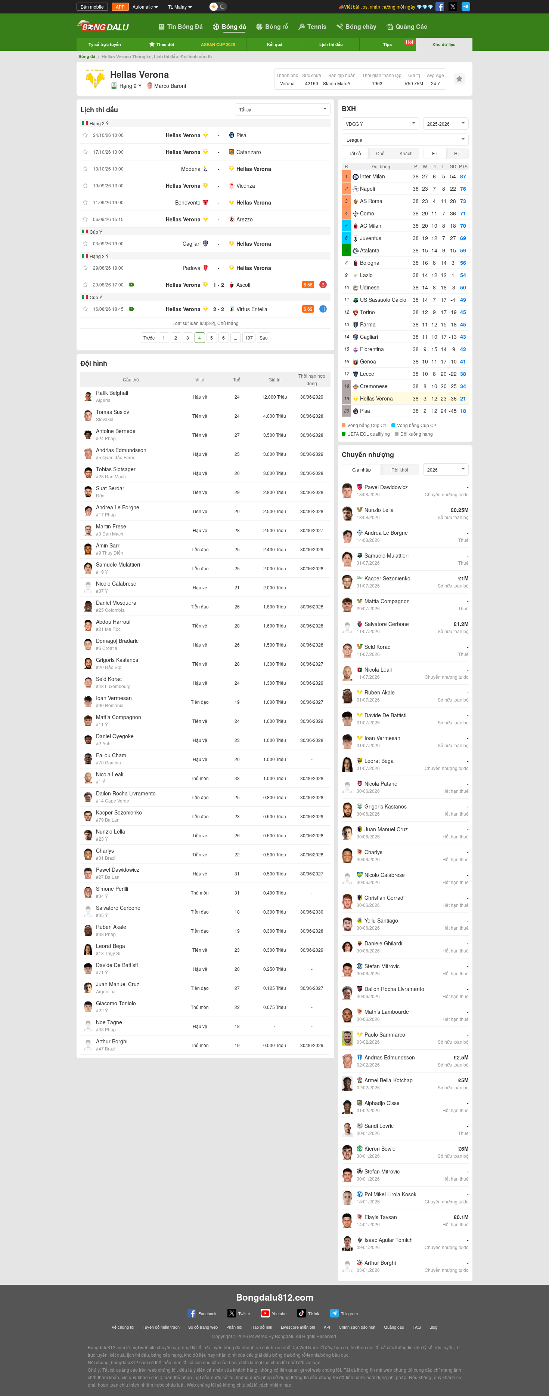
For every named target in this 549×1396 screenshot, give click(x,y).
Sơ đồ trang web (203, 1327)
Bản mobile (92, 6)
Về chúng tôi (123, 1327)
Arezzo (244, 219)
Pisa (241, 135)
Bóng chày (360, 26)
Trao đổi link (261, 1327)
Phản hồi (234, 1327)
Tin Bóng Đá (185, 26)
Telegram (349, 1313)
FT (434, 153)
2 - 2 (218, 309)
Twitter (244, 1313)
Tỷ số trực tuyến (105, 44)
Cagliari (192, 243)
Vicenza (245, 185)
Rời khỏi (399, 469)
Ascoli (243, 284)
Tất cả (355, 153)
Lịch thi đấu (331, 44)
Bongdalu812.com (274, 1297)
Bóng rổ (276, 26)
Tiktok (313, 1313)
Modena (191, 168)
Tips (398, 43)
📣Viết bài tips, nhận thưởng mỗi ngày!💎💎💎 (385, 6)
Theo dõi (165, 44)
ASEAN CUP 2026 (218, 44)
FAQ (417, 1327)
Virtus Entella (251, 309)
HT (457, 153)
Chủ (380, 153)
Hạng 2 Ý (131, 85)
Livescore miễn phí (298, 1327)
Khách (406, 153)
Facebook (207, 1313)
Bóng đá (234, 26)
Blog (433, 1327)
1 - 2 (218, 284)
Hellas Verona (183, 135)
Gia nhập (361, 469)
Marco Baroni (170, 85)
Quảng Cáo (412, 26)
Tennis (316, 26)
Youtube (279, 1313)
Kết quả (274, 44)
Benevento (188, 202)
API (327, 1327)
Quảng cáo (394, 1327)
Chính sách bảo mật (357, 1327)
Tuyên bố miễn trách (161, 1327)
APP (120, 6)
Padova (192, 267)
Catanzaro (248, 152)
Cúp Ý (96, 231)
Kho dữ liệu (444, 44)
